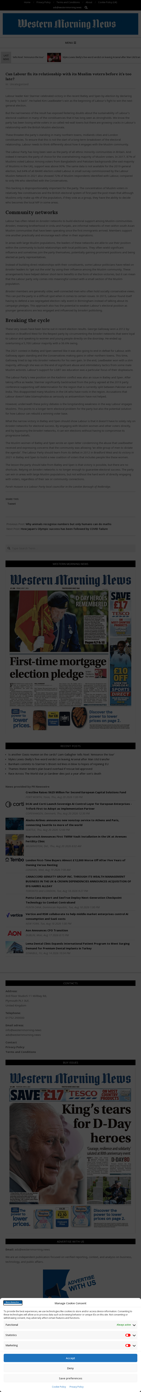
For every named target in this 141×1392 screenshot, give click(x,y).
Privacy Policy (77, 1386)
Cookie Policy (59, 1386)
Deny (70, 1368)
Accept (70, 1358)
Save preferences (70, 1378)
